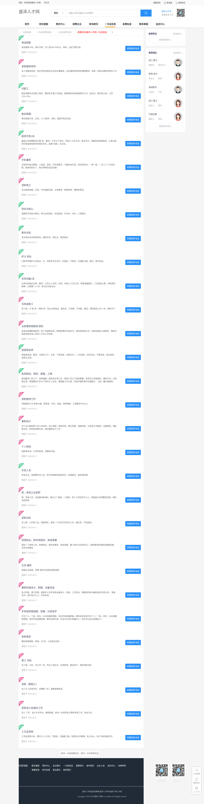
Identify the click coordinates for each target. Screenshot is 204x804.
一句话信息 (110, 24)
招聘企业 (77, 24)
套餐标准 (35, 770)
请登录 (46, 3)
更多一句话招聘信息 (70, 753)
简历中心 (60, 24)
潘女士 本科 (155, 119)
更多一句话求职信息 (89, 753)
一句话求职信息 (64, 32)
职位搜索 (43, 24)
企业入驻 (101, 766)
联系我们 (67, 770)
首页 (27, 24)
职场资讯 (93, 24)
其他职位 (153, 87)
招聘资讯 (80, 766)
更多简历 (177, 53)
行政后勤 (153, 114)
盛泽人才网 (29, 11)
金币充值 (46, 770)
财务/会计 (153, 74)
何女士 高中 (155, 105)
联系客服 (143, 24)
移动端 (169, 3)
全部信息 (27, 32)
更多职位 (177, 34)
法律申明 (122, 766)
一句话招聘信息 (44, 32)
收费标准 (127, 24)
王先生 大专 (155, 92)
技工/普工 (153, 60)
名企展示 (57, 766)
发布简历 (90, 766)
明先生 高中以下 (157, 65)
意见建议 (57, 770)
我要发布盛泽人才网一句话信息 (92, 32)
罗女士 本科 (155, 79)
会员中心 (160, 24)
